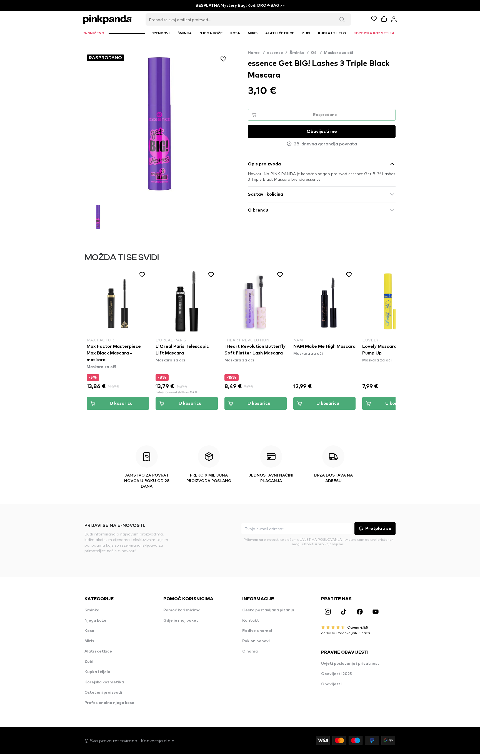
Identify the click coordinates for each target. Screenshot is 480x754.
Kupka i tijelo (97, 672)
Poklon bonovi (256, 641)
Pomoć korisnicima (182, 610)
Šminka (296, 53)
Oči (314, 53)
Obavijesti (331, 684)
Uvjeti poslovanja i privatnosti (351, 664)
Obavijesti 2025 (336, 674)
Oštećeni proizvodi (103, 693)
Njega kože (95, 620)
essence (275, 53)
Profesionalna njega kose (109, 703)
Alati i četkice (98, 651)
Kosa (89, 631)
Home (256, 53)
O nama (250, 651)
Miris (89, 641)
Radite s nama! (257, 631)
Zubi (88, 662)
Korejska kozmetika (104, 682)
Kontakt (250, 620)
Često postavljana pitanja (268, 610)
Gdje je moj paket (180, 620)
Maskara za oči (338, 53)
